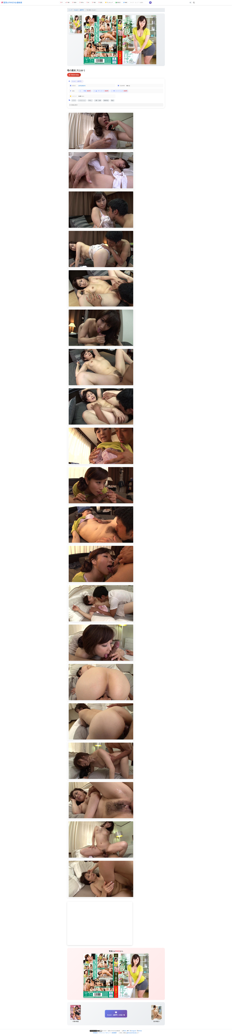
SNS (126, 2)
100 (95, 2)
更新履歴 (114, 1032)
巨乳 (101, 2)
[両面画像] (120, 40)
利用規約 (95, 1032)
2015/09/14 (81, 85)
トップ (70, 10)
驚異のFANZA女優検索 (12, 2)
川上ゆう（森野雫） (79, 10)
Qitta (125, 1030)
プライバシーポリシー (105, 1032)
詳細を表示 (74, 105)
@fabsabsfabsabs (132, 1032)
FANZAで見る (75, 75)
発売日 (119, 2)
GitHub (140, 1030)
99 (68, 2)
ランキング (110, 2)
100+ (75, 2)
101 (82, 2)
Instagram (133, 1030)
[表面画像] (76, 24)
